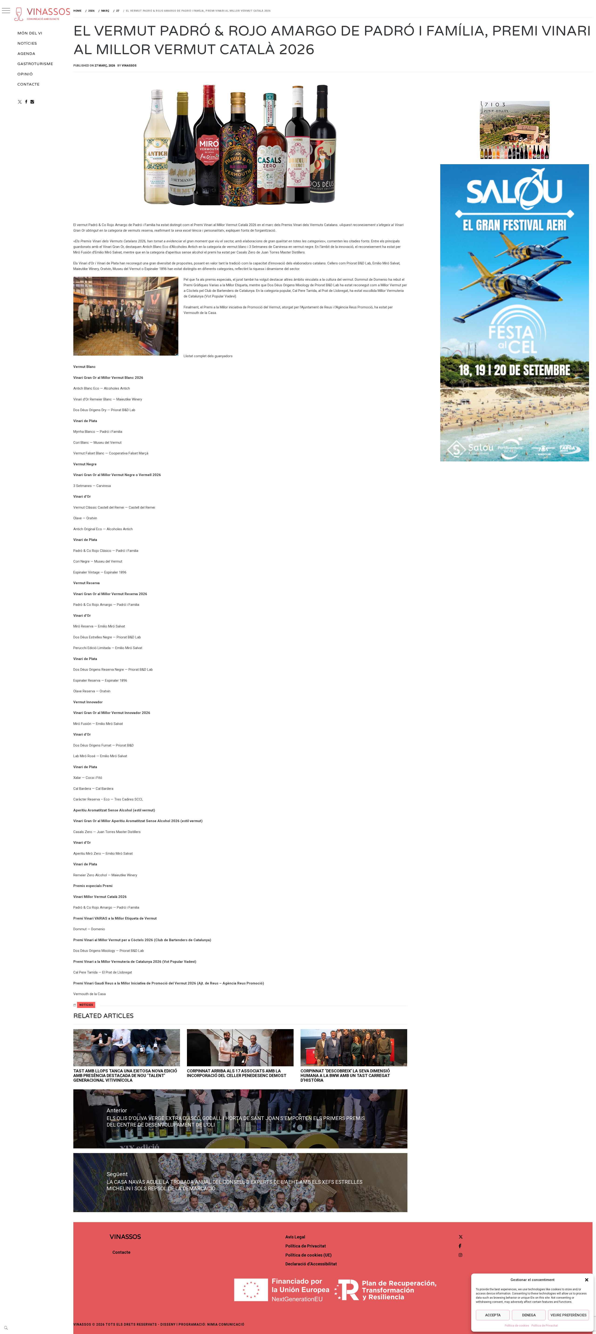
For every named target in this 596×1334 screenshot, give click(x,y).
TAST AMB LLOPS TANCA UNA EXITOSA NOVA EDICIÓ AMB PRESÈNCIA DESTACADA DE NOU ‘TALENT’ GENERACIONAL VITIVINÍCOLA (125, 1075)
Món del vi (29, 33)
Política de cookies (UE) (308, 1255)
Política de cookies (517, 1325)
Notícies (27, 43)
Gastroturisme (35, 64)
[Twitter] (461, 1236)
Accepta (493, 1315)
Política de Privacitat (545, 1325)
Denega (529, 1315)
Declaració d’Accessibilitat (311, 1263)
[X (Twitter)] (19, 101)
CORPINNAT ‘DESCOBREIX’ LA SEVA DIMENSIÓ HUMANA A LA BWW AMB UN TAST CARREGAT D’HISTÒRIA (345, 1075)
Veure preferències (568, 1315)
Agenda (26, 53)
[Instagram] (32, 102)
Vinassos (129, 65)
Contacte (28, 84)
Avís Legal (295, 1236)
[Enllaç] (126, 1047)
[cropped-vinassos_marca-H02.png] (42, 14)
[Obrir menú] (6, 11)
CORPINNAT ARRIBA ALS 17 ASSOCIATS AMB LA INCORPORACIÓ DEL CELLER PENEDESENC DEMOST (236, 1073)
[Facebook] (26, 102)
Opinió (25, 74)
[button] (586, 1279)
